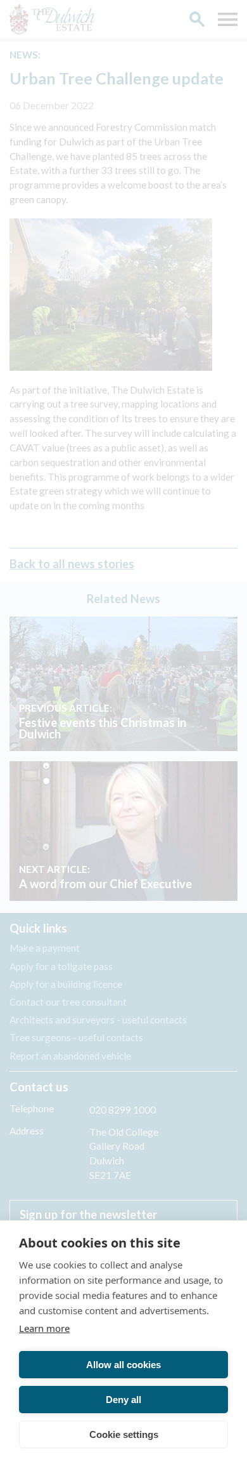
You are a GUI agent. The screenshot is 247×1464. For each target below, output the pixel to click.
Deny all (123, 1399)
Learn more (44, 1328)
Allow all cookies (123, 1364)
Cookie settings (123, 1434)
